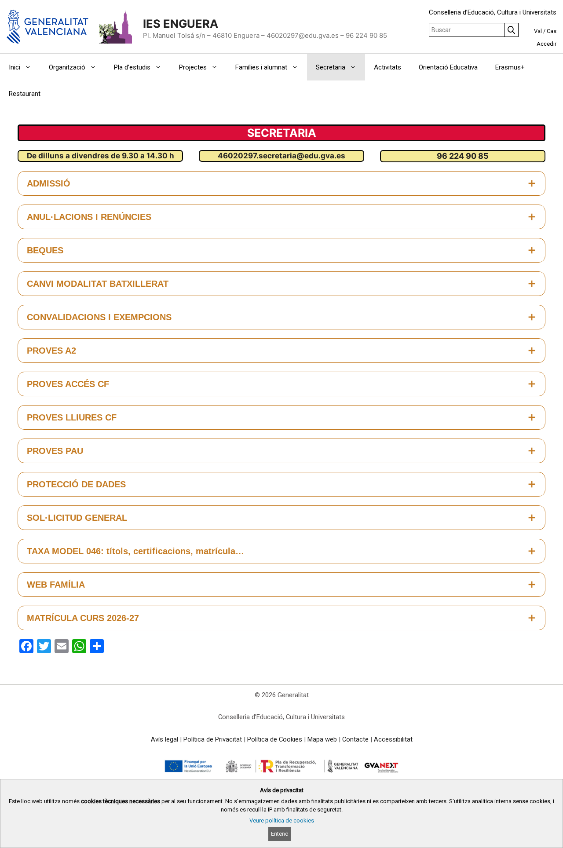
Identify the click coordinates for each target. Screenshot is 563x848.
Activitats (387, 67)
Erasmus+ (510, 67)
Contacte (355, 739)
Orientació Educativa (448, 67)
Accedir (546, 43)
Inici (14, 67)
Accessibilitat (393, 739)
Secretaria (330, 67)
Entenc (279, 833)
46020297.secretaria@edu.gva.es (281, 155)
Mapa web (322, 739)
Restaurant (24, 94)
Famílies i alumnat (261, 67)
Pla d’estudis (132, 67)
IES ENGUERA (180, 23)
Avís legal (164, 739)
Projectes (193, 67)
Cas (551, 31)
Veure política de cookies (281, 820)
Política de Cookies (274, 739)
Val (538, 31)
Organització (67, 67)
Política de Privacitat (212, 739)
